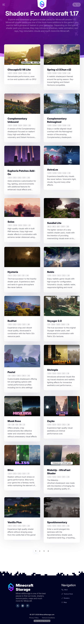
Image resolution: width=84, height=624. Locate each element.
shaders (67, 598)
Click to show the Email (42, 621)
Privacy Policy (34, 618)
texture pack (68, 594)
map (65, 602)
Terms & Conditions (48, 618)
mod (66, 590)
